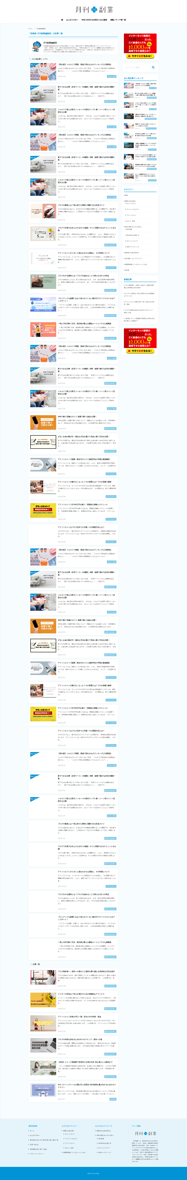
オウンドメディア (132, 241)
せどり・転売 (131, 221)
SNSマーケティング (133, 247)
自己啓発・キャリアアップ (133, 258)
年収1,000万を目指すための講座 (94, 20)
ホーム (30, 28)
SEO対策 (129, 229)
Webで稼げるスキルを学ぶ (133, 227)
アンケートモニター (133, 209)
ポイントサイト (131, 203)
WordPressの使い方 (133, 235)
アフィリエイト (131, 215)
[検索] (153, 67)
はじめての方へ (72, 20)
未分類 (127, 270)
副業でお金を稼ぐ (130, 201)
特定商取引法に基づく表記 (38, 1149)
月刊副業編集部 (41, 28)
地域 (126, 195)
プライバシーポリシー (37, 1154)
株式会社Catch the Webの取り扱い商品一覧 (44, 1140)
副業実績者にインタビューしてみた (136, 264)
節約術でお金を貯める (132, 252)
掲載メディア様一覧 (118, 20)
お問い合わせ (34, 1144)
